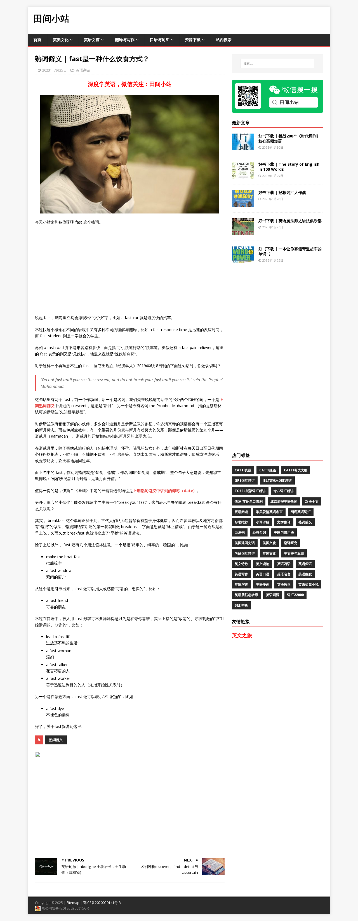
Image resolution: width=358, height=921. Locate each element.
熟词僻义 (56, 739)
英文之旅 (242, 635)
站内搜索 (224, 39)
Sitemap (73, 902)
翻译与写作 (125, 39)
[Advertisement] (228, 19)
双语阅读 (241, 511)
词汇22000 (295, 594)
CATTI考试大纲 (295, 470)
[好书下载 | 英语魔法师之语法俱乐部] (243, 231)
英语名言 (284, 574)
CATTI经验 (267, 470)
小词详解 (262, 522)
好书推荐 (241, 522)
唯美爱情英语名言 (269, 511)
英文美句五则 (294, 553)
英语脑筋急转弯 (246, 594)
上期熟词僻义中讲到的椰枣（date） (165, 490)
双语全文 (312, 501)
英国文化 (269, 553)
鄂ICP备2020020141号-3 (102, 902)
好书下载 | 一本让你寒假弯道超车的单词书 (290, 251)
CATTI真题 (243, 470)
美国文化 (269, 542)
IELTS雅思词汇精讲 (277, 480)
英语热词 (284, 584)
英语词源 (272, 594)
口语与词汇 (159, 39)
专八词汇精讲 (284, 490)
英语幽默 (305, 574)
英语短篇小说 (308, 584)
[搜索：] (277, 63)
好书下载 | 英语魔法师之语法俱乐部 (290, 220)
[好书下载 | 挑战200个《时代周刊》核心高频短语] (243, 146)
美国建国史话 (245, 542)
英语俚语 (305, 563)
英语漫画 (262, 584)
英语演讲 (241, 584)
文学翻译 (284, 522)
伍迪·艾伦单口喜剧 (249, 501)
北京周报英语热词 (283, 501)
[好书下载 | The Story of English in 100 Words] (243, 175)
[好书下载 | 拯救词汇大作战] (243, 203)
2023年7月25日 (54, 70)
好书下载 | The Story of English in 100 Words (288, 167)
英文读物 (262, 563)
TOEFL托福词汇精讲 (250, 490)
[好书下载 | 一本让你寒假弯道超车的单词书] (243, 259)
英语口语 (262, 574)
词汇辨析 (241, 605)
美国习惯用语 (284, 532)
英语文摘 (92, 39)
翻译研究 (290, 542)
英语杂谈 (83, 70)
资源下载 (193, 39)
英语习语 (284, 563)
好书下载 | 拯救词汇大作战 (282, 192)
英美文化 (61, 39)
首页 (37, 39)
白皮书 (240, 532)
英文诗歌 (241, 563)
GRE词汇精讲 (245, 480)
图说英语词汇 (301, 511)
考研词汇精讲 (245, 553)
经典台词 (259, 532)
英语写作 (241, 574)
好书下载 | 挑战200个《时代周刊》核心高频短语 (289, 138)
